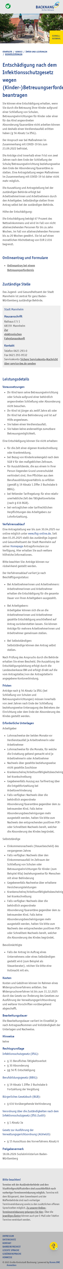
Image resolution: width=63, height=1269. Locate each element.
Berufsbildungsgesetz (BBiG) (20, 1077)
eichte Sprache (11, 1250)
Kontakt (7, 1243)
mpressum (8, 1236)
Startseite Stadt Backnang (48, 10)
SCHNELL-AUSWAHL (56, 37)
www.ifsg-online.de (39, 533)
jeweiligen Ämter (12, 1216)
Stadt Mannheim (14, 309)
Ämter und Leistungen (36, 51)
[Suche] (4, 8)
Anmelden (11, 1265)
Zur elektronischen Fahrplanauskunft (14, 334)
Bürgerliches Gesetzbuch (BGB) (21, 1096)
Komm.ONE (55, 1262)
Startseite (7, 51)
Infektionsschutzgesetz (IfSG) (20, 1053)
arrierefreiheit (12, 1246)
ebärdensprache (12, 1253)
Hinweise (7, 1257)
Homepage (16, 546)
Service (19, 51)
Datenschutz (9, 1239)
